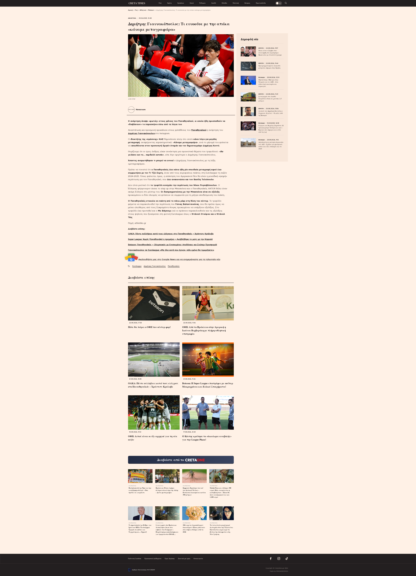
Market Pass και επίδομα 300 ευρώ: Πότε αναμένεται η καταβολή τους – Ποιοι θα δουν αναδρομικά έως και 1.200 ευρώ (220, 492)
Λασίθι (213, 3)
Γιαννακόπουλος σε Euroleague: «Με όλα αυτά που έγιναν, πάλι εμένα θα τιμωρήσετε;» (171, 250)
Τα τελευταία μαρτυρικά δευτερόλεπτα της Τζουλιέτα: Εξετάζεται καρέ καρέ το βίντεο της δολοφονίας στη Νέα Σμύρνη (221, 529)
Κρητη (261, 48)
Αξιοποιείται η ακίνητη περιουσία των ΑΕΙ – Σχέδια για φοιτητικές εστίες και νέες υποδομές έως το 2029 (270, 145)
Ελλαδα (261, 77)
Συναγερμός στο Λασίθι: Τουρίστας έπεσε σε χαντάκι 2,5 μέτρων (270, 98)
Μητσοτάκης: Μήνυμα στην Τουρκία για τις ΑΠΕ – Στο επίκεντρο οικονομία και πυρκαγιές (268, 83)
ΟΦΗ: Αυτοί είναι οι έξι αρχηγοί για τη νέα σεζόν (152, 438)
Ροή (160, 3)
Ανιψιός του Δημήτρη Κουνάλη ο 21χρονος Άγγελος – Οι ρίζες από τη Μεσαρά (270, 113)
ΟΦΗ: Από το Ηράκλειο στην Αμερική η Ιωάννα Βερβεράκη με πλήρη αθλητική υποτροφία (204, 330)
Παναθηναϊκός (174, 266)
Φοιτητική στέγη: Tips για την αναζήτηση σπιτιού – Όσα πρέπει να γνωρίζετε (140, 490)
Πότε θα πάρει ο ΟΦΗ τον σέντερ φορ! (149, 327)
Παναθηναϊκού (198, 130)
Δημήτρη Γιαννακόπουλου (141, 133)
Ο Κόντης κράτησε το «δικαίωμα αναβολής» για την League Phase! (206, 438)
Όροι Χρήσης (170, 558)
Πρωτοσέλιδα (261, 3)
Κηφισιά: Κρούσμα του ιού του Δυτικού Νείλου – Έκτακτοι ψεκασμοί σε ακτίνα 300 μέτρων (194, 491)
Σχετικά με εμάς (184, 558)
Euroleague (136, 266)
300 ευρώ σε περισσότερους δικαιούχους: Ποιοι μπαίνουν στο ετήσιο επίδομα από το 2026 (194, 528)
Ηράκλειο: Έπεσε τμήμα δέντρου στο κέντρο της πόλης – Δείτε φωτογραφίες (167, 490)
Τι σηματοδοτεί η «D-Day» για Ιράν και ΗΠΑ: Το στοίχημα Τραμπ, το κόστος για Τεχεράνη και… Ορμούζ (140, 528)
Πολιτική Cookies (134, 558)
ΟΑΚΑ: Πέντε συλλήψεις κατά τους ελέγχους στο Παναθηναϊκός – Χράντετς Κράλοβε (171, 234)
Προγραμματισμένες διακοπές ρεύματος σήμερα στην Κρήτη (269, 67)
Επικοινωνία (198, 558)
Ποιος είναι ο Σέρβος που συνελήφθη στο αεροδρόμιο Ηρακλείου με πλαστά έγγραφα (270, 52)
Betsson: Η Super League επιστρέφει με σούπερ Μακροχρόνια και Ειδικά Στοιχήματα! (207, 385)
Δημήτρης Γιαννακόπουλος (155, 266)
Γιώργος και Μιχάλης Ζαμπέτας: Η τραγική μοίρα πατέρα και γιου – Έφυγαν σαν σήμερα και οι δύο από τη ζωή (271, 128)
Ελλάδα (224, 3)
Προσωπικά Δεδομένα (152, 558)
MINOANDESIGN (282, 571)
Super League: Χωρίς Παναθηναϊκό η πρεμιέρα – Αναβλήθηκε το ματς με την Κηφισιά (170, 239)
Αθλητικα (132, 18)
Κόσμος (247, 3)
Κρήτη (169, 3)
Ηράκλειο (180, 3)
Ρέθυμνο (202, 3)
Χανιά (192, 3)
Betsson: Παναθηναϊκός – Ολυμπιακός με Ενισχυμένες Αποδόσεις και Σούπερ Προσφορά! (172, 245)
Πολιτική (236, 3)
